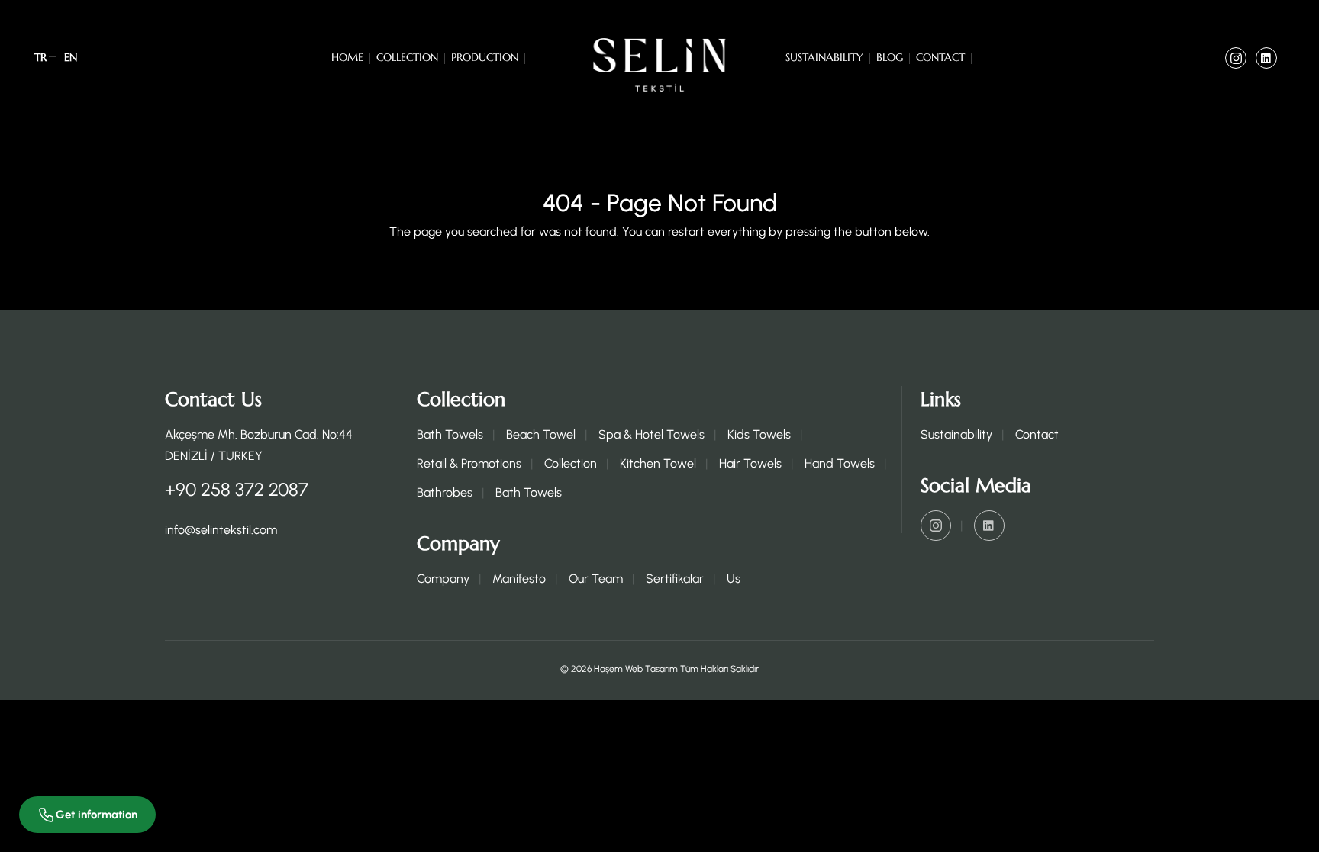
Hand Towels (840, 463)
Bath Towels (450, 434)
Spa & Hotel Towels (651, 434)
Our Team (596, 578)
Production (484, 57)
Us (733, 578)
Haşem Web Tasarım (636, 669)
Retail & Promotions (469, 463)
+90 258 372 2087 (236, 489)
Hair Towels (750, 463)
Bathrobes (444, 492)
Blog (889, 57)
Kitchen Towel (658, 463)
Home (347, 57)
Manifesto (519, 578)
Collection (407, 57)
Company (443, 578)
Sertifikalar (675, 578)
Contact (940, 57)
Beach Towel (541, 434)
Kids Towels (759, 434)
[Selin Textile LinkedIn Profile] (1266, 58)
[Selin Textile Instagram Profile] (1235, 58)
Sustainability (824, 57)
